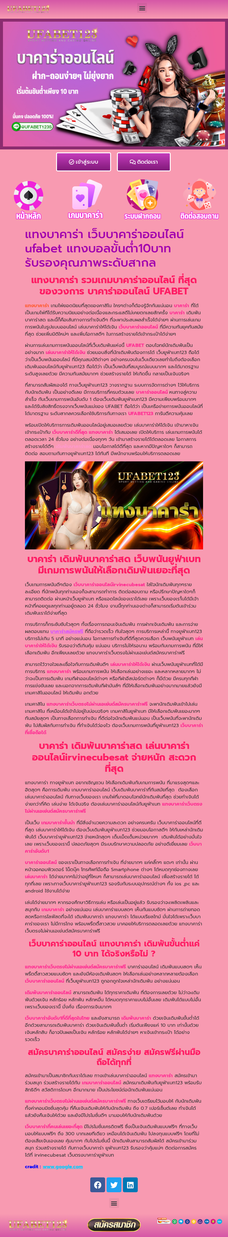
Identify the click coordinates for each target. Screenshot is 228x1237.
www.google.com (63, 1166)
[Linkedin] (130, 1184)
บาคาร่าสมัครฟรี (66, 631)
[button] (142, 8)
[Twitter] (114, 1184)
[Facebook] (97, 1184)
